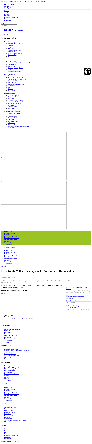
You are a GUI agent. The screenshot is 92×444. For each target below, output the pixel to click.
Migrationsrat (11, 85)
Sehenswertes (12, 64)
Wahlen (10, 56)
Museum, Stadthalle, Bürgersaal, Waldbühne (20, 63)
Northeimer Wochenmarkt (15, 102)
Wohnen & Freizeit (9, 93)
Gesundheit (11, 119)
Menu (6, 34)
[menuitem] (47, 4)
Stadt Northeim (14, 30)
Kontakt (6, 14)
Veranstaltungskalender (14, 71)
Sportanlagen (11, 108)
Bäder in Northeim (13, 95)
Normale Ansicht (9, 6)
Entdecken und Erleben (14, 61)
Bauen (10, 115)
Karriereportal (12, 48)
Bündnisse (11, 45)
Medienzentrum (12, 82)
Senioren (10, 89)
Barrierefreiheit (8, 19)
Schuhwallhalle (12, 106)
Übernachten (11, 69)
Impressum (7, 15)
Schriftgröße (7, 8)
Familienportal (12, 76)
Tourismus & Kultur (10, 60)
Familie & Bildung (9, 74)
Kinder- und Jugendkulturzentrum (17, 79)
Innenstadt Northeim (13, 121)
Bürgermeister (12, 47)
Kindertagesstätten (13, 81)
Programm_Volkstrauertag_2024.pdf (16, 319)
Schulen (10, 87)
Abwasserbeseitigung (14, 113)
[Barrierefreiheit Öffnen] (87, 71)
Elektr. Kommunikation (11, 17)
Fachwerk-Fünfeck (13, 118)
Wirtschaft (11, 127)
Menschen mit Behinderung (16, 84)
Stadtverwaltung (12, 55)
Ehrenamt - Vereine (13, 97)
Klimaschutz (11, 123)
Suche (6, 12)
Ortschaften (11, 105)
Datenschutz (7, 20)
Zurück (3, 293)
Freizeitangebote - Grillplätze (16, 100)
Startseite (6, 11)
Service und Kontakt (14, 66)
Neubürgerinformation (14, 50)
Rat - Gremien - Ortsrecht (15, 53)
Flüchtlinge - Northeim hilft (15, 77)
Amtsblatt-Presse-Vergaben (15, 43)
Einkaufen (11, 98)
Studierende (11, 90)
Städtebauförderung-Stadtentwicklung (18, 126)
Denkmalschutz (12, 116)
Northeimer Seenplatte (14, 103)
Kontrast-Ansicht (9, 4)
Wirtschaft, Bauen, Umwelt (12, 111)
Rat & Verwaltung (9, 42)
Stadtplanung (11, 124)
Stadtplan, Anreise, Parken (15, 68)
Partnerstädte (11, 51)
